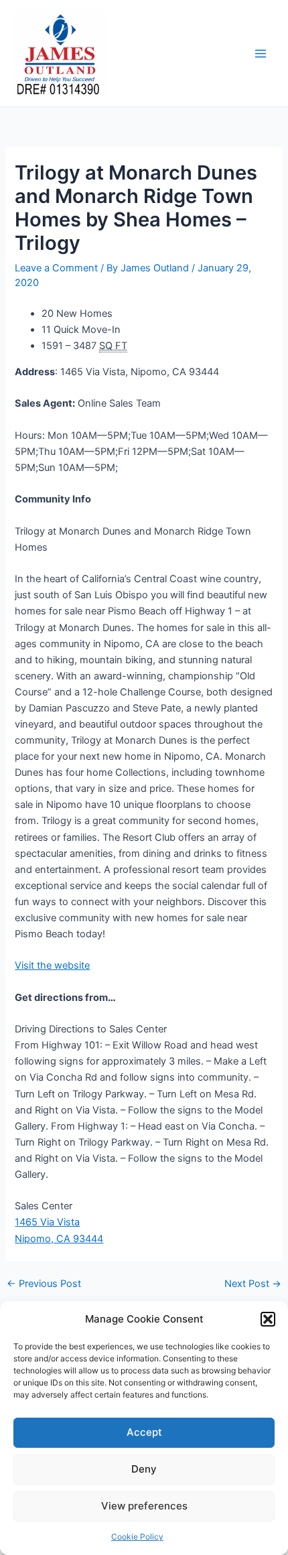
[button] (268, 1319)
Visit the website (52, 965)
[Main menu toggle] (260, 54)
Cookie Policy (137, 1537)
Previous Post (44, 1284)
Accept (144, 1432)
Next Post (252, 1284)
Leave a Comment (56, 268)
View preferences (144, 1505)
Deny (144, 1469)
